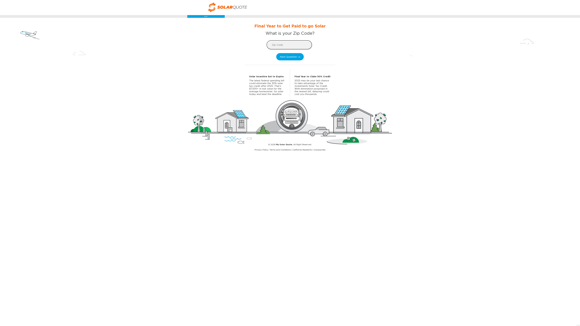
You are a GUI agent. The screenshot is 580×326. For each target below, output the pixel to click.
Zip (206, 16)
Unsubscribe (319, 150)
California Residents (302, 150)
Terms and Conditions (280, 150)
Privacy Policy (261, 150)
